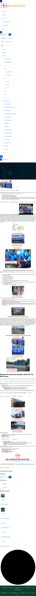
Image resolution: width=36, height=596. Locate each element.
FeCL (5, 87)
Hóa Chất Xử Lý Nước (7, 116)
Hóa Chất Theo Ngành (6, 21)
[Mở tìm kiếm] (1, 159)
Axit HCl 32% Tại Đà (5, 546)
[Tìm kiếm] (10, 34)
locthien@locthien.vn (9, 41)
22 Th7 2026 (3, 499)
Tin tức (18, 190)
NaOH (5, 68)
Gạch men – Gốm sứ (7, 142)
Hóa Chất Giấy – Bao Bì (8, 129)
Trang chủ (4, 11)
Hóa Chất (4, 18)
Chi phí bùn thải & (4, 504)
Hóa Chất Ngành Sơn (7, 110)
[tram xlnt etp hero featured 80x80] (3, 495)
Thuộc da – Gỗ (6, 139)
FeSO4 (5, 91)
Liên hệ (4, 28)
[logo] (13, 5)
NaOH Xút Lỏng (8, 71)
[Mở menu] (1, 1)
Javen (5, 97)
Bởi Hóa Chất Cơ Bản (5, 190)
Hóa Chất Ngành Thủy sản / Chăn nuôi (10, 113)
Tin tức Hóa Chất (5, 25)
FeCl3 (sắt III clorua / (5, 527)
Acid (5, 65)
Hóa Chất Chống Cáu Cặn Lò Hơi (9, 107)
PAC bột (7, 81)
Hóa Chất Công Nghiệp (8, 62)
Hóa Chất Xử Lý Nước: (5, 536)
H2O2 (5, 94)
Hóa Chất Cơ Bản (7, 58)
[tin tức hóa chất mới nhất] (2, 45)
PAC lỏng (7, 84)
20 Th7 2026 (3, 513)
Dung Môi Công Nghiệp (8, 136)
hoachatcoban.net (19, 396)
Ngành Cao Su (6, 126)
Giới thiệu (4, 52)
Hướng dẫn (6, 149)
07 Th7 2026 (3, 541)
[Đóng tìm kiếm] (1, 32)
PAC (5, 78)
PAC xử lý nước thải (5, 518)
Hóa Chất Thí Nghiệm (7, 120)
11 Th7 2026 (3, 532)
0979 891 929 (6, 159)
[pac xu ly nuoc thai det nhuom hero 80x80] (3, 509)
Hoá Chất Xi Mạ (6, 123)
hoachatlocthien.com (18, 587)
